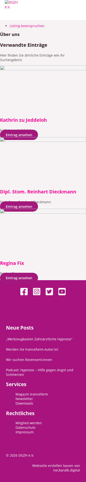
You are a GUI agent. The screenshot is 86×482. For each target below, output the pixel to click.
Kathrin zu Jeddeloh (23, 120)
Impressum (25, 432)
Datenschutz (26, 427)
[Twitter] (49, 294)
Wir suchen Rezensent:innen (29, 359)
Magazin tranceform (32, 394)
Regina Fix (12, 263)
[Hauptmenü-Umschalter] (15, 14)
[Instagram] (36, 294)
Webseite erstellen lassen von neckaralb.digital (56, 467)
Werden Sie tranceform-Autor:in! (32, 349)
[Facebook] (24, 294)
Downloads (24, 403)
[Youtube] (62, 294)
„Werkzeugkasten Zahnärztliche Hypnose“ (39, 339)
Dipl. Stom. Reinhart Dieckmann (38, 191)
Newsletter (24, 398)
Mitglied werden (29, 423)
